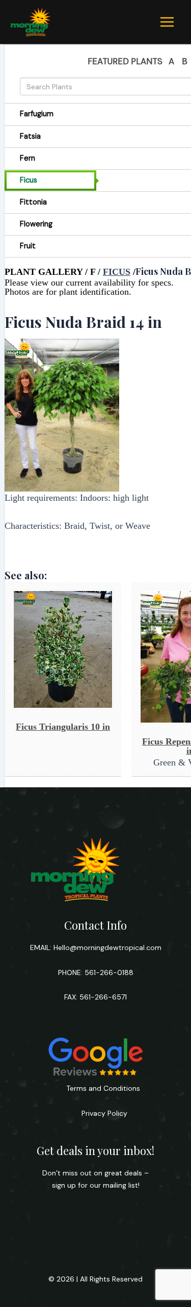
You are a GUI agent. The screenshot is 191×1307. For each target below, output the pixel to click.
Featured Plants (125, 61)
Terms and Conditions (103, 1088)
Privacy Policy (103, 1113)
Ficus (116, 272)
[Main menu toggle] (167, 22)
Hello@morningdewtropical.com (107, 947)
